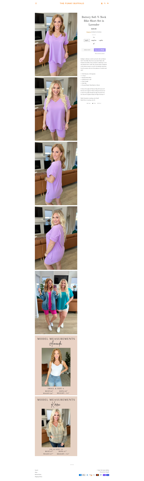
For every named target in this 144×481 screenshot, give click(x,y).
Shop (36, 472)
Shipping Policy (38, 476)
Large (101, 40)
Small (87, 40)
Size (94, 37)
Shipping (88, 32)
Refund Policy (38, 474)
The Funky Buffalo (72, 3)
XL (94, 43)
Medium (93, 40)
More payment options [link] (100, 53)
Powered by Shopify (104, 472)
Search (36, 470)
